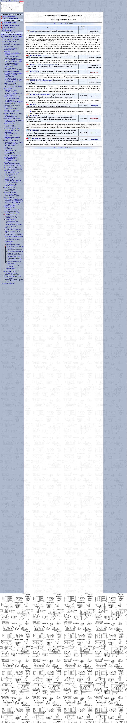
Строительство (8, 46)
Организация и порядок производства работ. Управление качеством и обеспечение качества (15, 257)
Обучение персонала (14, 261)
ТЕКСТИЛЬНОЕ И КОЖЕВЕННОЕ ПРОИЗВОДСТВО (11, 158)
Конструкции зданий (13, 231)
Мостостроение (9, 43)
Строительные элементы (14, 229)
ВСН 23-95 (36, 138)
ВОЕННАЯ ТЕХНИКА (12, 275)
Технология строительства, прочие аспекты (14, 264)
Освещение (10, 241)
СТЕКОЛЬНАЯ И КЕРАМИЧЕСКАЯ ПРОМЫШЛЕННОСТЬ (12, 194)
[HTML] (27, 116)
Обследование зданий (9, 22)
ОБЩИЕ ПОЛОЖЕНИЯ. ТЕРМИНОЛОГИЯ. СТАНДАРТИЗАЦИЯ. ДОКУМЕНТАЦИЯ (13, 55)
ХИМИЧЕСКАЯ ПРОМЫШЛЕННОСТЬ (12, 171)
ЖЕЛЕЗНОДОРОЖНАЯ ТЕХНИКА (12, 138)
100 (65, 23)
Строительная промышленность (12, 220)
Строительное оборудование (10, 269)
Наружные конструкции (14, 233)
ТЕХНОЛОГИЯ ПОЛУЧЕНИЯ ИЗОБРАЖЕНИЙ (10, 125)
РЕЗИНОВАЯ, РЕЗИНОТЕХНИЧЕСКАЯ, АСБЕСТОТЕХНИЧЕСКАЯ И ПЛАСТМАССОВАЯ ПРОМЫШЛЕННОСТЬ (14, 201)
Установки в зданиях (13, 239)
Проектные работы (8, 27)
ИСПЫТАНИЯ (9, 88)
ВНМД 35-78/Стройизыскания (41, 80)
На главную (4, 1)
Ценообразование (9, 49)
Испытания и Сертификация (12, 14)
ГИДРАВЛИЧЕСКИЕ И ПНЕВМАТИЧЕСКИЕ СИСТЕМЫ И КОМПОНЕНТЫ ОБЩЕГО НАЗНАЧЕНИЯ (13, 100)
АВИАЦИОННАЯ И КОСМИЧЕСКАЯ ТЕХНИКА (11, 145)
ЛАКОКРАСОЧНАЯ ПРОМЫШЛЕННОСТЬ (12, 211)
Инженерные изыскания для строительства (15, 252)
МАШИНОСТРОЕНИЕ (12, 105)
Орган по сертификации (10, 18)
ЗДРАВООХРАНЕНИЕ (12, 71)
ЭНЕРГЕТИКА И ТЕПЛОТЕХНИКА (11, 107)
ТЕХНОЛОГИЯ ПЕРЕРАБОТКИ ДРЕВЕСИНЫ (10, 189)
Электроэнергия (9, 283)
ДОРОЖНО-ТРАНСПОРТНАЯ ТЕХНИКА (11, 133)
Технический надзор (10, 48)
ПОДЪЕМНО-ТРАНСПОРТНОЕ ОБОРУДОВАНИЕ (11, 150)
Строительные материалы (14, 234)
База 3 (21, 1)
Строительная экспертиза (12, 20)
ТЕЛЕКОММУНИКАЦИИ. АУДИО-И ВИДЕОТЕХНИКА (13, 115)
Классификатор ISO (10, 41)
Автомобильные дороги (11, 39)
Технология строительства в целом (15, 248)
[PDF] (27, 31)
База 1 (11, 1)
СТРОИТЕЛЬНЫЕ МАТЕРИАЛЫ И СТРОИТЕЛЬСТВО (11, 216)
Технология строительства (14, 246)
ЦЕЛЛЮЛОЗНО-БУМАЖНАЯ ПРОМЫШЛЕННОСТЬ (12, 207)
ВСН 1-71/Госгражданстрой (40, 94)
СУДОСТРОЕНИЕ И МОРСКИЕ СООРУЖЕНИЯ (14, 141)
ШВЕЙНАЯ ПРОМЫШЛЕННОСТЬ (12, 163)
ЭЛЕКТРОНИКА (10, 112)
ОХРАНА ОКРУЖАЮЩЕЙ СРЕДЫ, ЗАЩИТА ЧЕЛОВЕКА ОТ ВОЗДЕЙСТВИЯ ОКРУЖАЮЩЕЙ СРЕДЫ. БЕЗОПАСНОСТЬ (14, 77)
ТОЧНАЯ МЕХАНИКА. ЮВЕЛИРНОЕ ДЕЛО (12, 129)
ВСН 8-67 (33, 105)
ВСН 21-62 (34, 130)
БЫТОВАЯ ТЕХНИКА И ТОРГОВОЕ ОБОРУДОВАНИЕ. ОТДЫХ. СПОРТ (14, 279)
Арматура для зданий (13, 244)
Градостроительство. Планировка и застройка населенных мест (14, 224)
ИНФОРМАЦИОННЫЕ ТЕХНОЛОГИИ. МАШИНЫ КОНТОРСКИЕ (14, 120)
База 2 (16, 1)
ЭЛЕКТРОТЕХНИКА (12, 110)
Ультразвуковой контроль (10, 25)
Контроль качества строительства (8, 29)
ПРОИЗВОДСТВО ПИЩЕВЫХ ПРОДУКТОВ (13, 168)
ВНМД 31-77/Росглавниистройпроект (43, 64)
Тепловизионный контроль (11, 24)
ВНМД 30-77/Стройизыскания (41, 56)
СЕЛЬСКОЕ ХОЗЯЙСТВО (13, 165)
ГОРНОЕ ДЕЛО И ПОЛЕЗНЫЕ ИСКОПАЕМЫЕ (11, 175)
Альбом (33, 31)
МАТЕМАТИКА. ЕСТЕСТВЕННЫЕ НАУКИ (13, 69)
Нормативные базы (12, 32)
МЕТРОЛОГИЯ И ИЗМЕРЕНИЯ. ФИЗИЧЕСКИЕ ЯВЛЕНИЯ (13, 85)
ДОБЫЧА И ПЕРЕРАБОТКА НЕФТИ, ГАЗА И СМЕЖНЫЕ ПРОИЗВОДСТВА (13, 181)
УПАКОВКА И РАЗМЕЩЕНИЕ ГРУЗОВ (13, 154)
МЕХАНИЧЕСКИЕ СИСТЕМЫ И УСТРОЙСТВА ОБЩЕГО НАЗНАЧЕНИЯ (13, 92)
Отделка (9, 243)
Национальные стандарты (12, 44)
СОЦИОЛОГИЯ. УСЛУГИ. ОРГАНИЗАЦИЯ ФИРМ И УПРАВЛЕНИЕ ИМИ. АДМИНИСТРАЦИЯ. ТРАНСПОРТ (14, 63)
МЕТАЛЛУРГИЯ (10, 186)
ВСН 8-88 (33, 116)
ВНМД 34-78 (34, 71)
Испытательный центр (9, 16)
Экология (7, 51)
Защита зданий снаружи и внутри (14, 237)
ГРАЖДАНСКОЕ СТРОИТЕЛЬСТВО (11, 272)
